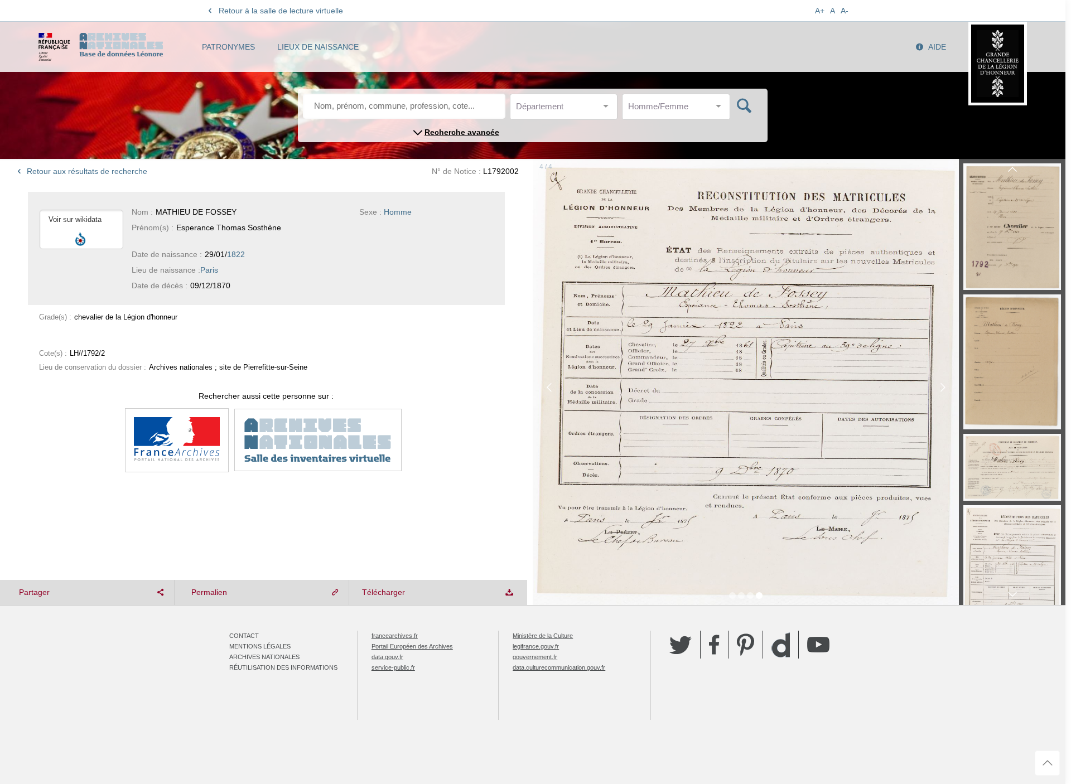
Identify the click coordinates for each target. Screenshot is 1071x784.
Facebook (714, 645)
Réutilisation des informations (283, 667)
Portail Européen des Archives (412, 646)
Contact (244, 635)
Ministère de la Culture (543, 635)
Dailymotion (780, 645)
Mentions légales (260, 646)
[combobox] (566, 109)
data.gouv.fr (387, 657)
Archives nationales (264, 657)
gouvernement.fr (535, 657)
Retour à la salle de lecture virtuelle (281, 10)
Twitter (680, 645)
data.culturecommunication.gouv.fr (559, 667)
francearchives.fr (395, 635)
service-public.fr (393, 667)
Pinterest (745, 645)
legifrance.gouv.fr (536, 646)
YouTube (818, 645)
